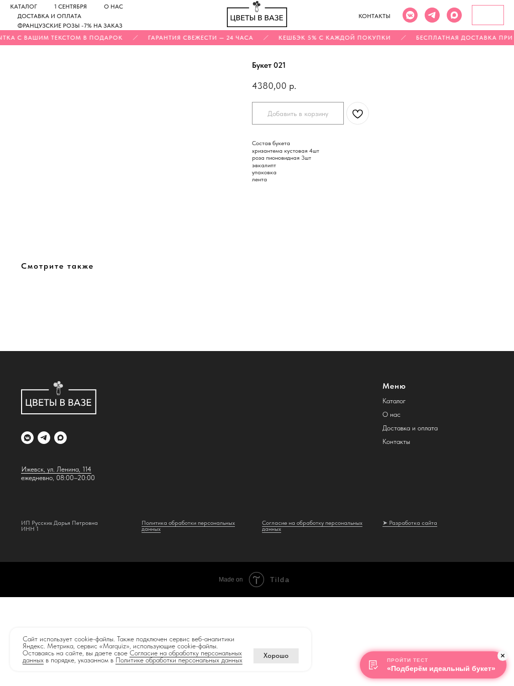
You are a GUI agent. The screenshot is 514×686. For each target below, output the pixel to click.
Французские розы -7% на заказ (70, 25)
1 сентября (70, 6)
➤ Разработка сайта (409, 522)
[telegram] (432, 15)
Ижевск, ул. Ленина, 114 (56, 469)
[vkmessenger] (410, 15)
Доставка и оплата (49, 16)
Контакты (374, 16)
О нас (113, 6)
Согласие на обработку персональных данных (312, 525)
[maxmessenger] (454, 15)
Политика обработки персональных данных (188, 525)
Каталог (23, 6)
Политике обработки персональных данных (178, 660)
